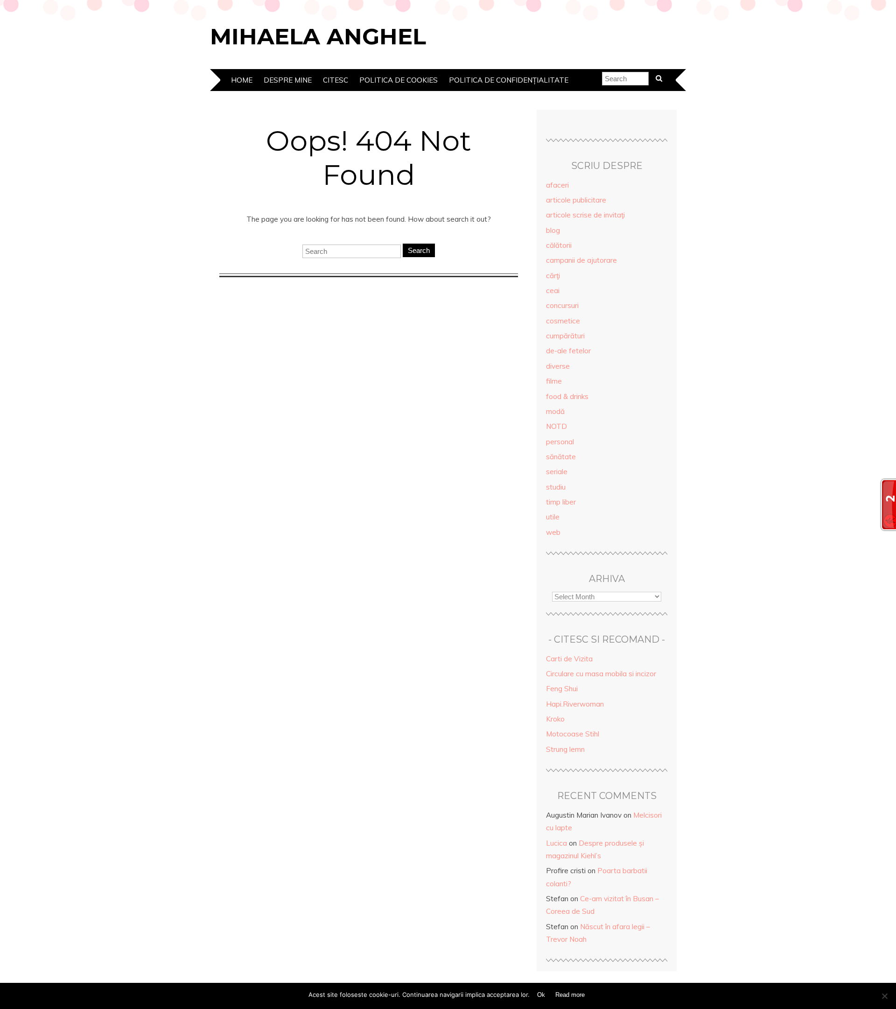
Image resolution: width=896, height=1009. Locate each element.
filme (554, 381)
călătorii (559, 245)
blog (553, 230)
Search (419, 250)
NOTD (556, 426)
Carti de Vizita (569, 658)
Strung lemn (565, 749)
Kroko (555, 719)
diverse (558, 366)
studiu (556, 487)
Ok (541, 994)
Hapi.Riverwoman (575, 704)
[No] (884, 996)
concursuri (562, 305)
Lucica (556, 843)
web (553, 532)
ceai (553, 290)
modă (555, 411)
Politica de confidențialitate (508, 80)
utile (553, 516)
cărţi (553, 275)
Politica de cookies (398, 80)
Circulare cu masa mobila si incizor (601, 673)
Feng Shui (562, 688)
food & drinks (567, 396)
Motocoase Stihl (572, 733)
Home (241, 80)
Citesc (335, 80)
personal (560, 441)
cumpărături (565, 335)
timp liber (561, 501)
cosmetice (563, 320)
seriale (556, 471)
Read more (570, 994)
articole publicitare (576, 200)
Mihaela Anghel (318, 36)
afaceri (557, 185)
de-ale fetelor (568, 350)
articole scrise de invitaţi (585, 214)
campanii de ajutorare (581, 260)
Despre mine (288, 80)
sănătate (561, 456)
